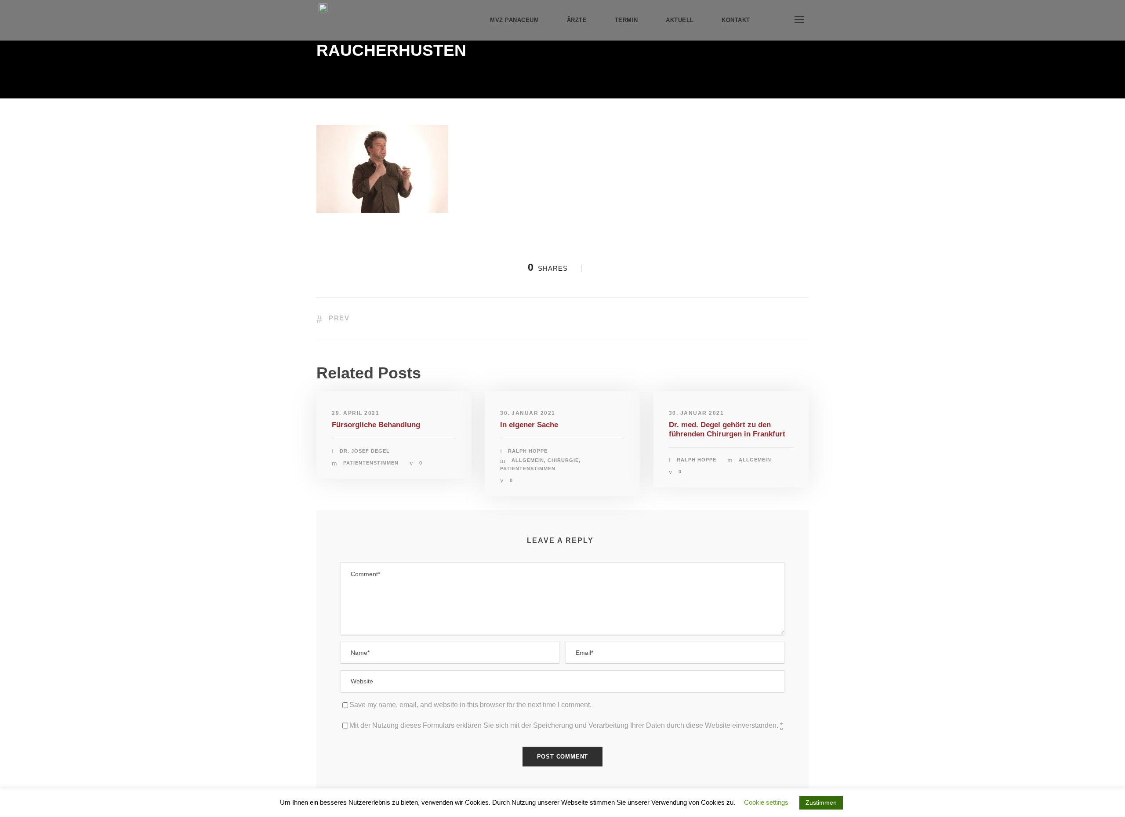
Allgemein (528, 460)
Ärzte (577, 20)
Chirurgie (563, 460)
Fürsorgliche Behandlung (376, 425)
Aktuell (680, 20)
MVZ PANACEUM (514, 20)
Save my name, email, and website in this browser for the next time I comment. (470, 704)
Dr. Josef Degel (365, 451)
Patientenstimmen (371, 462)
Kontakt (736, 20)
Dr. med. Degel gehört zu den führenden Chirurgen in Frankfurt (727, 429)
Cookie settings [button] (766, 802)
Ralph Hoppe (528, 451)
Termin (626, 20)
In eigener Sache (529, 425)
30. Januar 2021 (527, 413)
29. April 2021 (355, 413)
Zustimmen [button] (821, 802)
